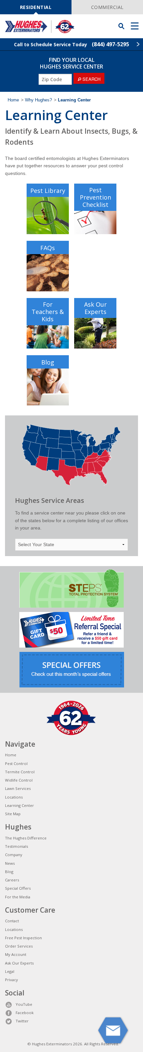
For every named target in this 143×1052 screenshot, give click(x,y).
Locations (14, 797)
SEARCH (90, 79)
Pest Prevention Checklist (95, 197)
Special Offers (18, 888)
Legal (9, 971)
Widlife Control (19, 780)
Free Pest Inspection (23, 937)
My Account (15, 954)
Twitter (22, 1020)
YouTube (24, 1004)
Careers (12, 879)
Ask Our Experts (95, 308)
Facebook (25, 1012)
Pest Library (47, 190)
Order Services (19, 946)
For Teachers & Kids (48, 312)
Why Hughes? (38, 100)
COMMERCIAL (107, 7)
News (10, 863)
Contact (12, 920)
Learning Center (19, 805)
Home (13, 100)
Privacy (11, 979)
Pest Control (16, 763)
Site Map (13, 813)
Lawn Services (18, 788)
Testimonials (16, 846)
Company (13, 854)
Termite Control (20, 771)
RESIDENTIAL (36, 7)
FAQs (47, 247)
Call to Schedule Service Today (71, 44)
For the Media (17, 896)
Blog (47, 362)
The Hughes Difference (26, 837)
